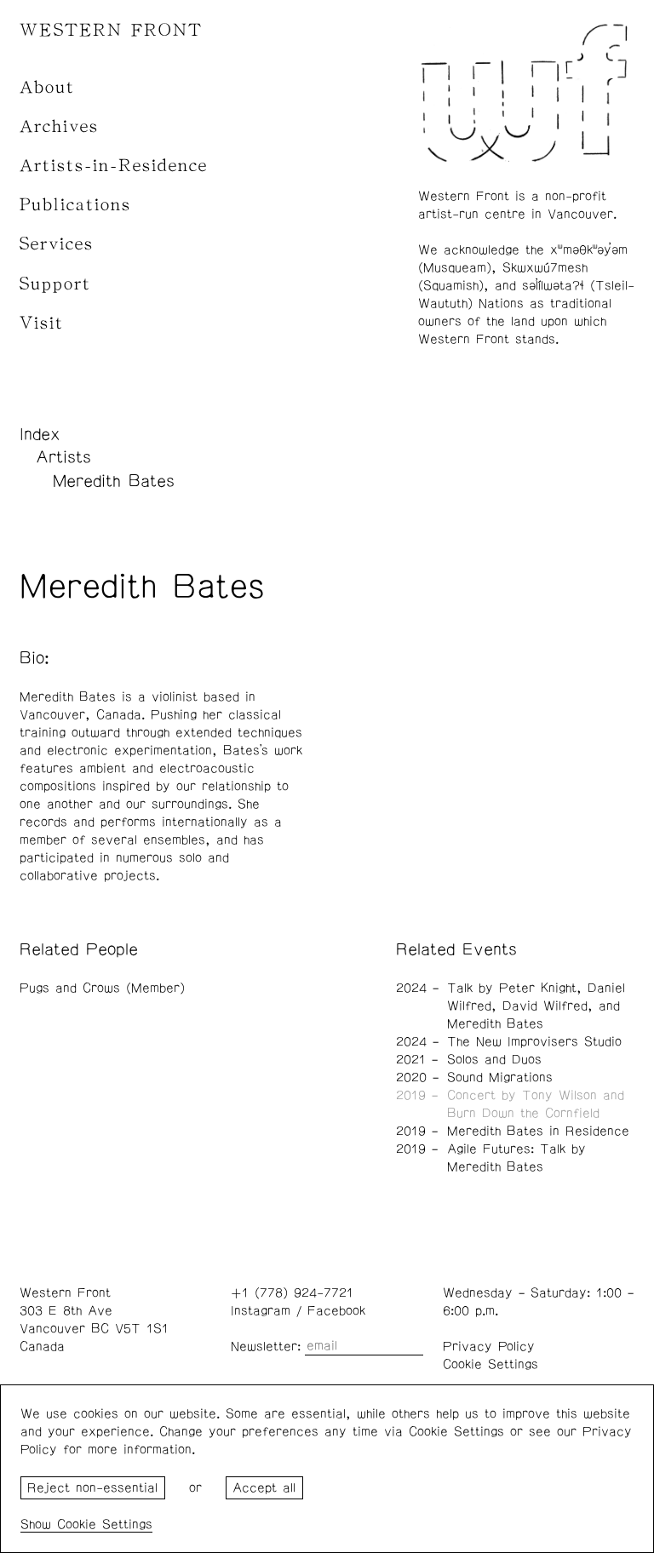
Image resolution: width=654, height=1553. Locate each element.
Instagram (260, 1310)
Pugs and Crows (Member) (102, 988)
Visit (42, 323)
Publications (75, 205)
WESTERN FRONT (111, 30)
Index (40, 434)
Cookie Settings (490, 1364)
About (47, 87)
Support (55, 284)
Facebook (336, 1310)
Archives (59, 126)
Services (57, 244)
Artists (63, 457)
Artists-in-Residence (114, 166)
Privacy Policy (489, 1346)
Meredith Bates (114, 481)
